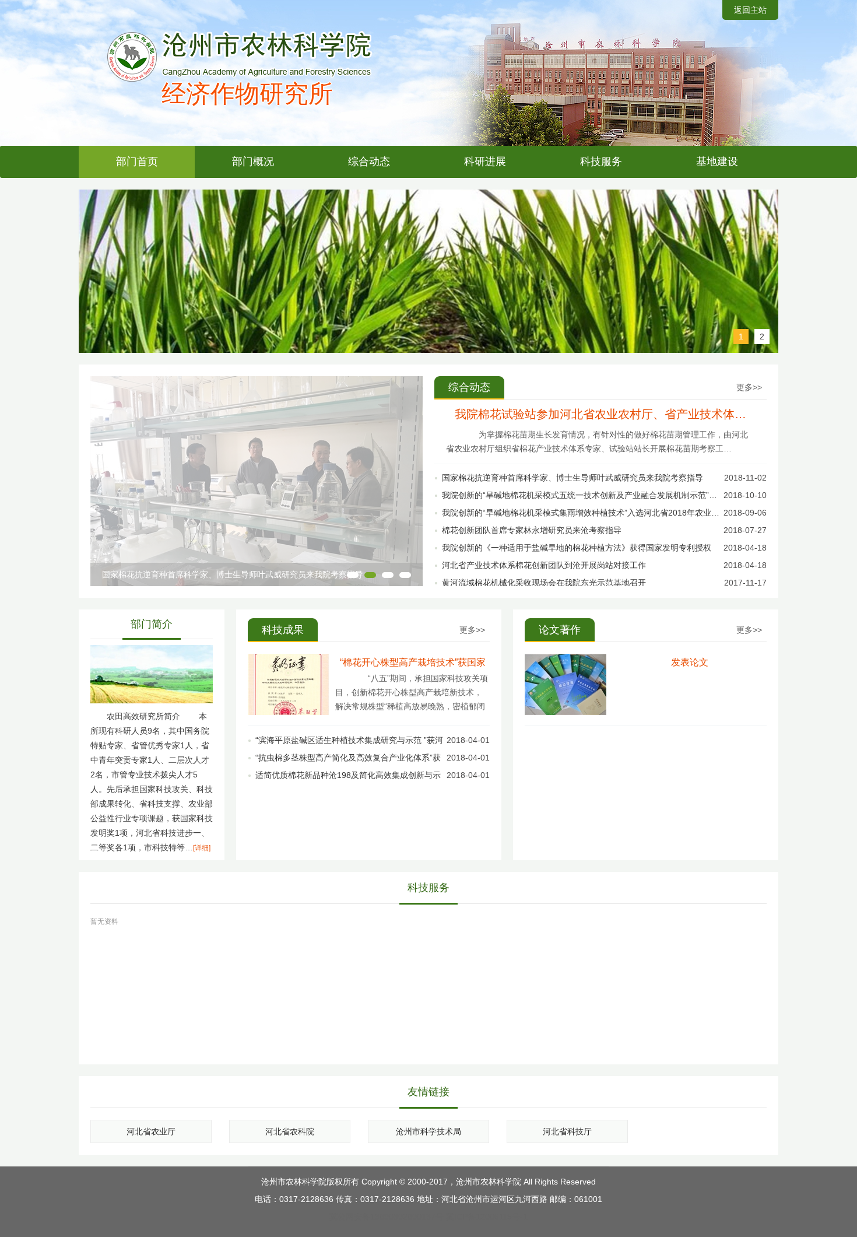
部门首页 (137, 161)
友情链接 (428, 1092)
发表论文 (689, 662)
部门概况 (253, 161)
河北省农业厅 (151, 1131)
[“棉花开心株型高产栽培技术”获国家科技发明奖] (288, 712)
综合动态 (369, 161)
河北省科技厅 (567, 1131)
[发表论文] (565, 712)
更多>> (749, 387)
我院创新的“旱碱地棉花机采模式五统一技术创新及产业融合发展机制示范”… (579, 495)
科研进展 (485, 161)
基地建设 (717, 161)
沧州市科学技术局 (428, 1131)
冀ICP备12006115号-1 (487, 1216)
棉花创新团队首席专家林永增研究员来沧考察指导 (531, 530)
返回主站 (750, 10)
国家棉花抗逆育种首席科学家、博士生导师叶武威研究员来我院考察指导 (232, 574)
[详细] (201, 848)
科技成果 (283, 630)
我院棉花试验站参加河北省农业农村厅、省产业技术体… (600, 414)
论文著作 (560, 630)
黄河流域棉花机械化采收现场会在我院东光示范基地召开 (544, 582)
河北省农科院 (289, 1131)
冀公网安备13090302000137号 (386, 1216)
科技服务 (601, 161)
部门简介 (152, 624)
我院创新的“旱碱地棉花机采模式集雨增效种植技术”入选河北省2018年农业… (580, 512)
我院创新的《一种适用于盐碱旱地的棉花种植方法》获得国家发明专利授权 (576, 547)
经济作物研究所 (247, 93)
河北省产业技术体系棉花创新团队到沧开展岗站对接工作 (544, 565)
